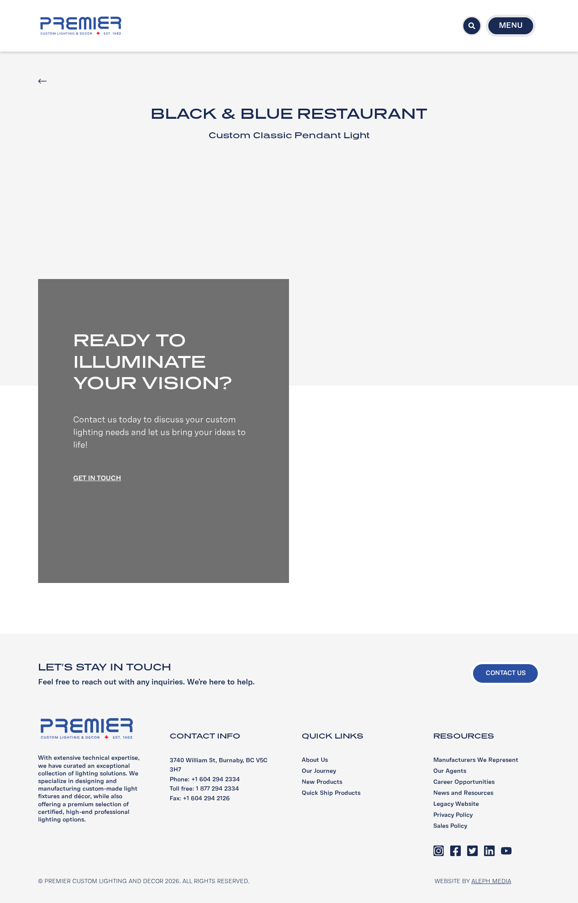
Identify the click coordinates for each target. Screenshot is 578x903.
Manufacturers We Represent (475, 760)
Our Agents (449, 771)
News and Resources (463, 793)
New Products (322, 782)
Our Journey (319, 771)
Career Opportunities (464, 782)
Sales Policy (450, 826)
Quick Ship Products (331, 793)
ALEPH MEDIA (491, 881)
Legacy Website (456, 804)
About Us (315, 760)
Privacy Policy (453, 815)
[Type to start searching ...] (472, 26)
